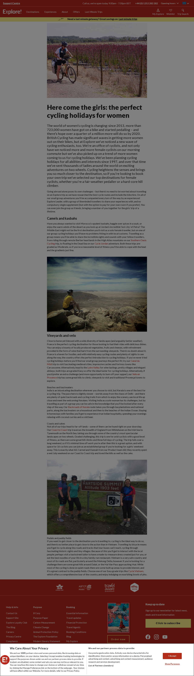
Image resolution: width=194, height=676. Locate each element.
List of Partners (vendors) (100, 665)
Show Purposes (172, 664)
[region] (97, 659)
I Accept (172, 656)
